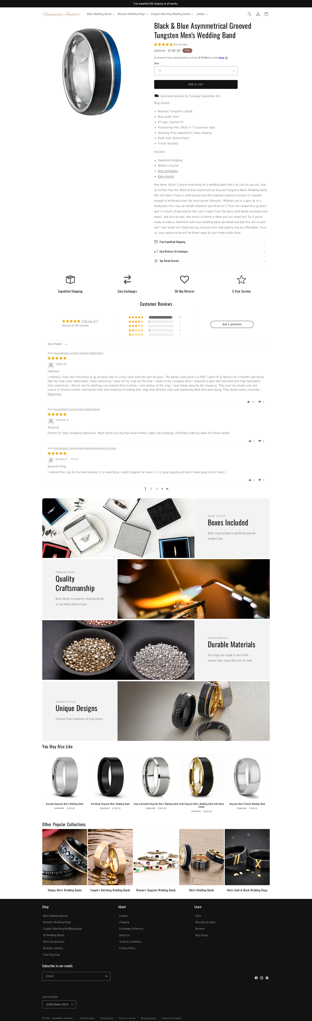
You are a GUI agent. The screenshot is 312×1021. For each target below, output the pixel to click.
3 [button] (157, 489)
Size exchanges (168, 171)
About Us (124, 935)
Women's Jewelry (53, 948)
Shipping (124, 922)
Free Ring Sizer (51, 954)
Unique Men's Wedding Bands (65, 890)
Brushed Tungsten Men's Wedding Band (64, 803)
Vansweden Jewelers (62, 1018)
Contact (123, 916)
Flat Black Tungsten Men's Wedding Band (110, 803)
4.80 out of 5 (90, 321)
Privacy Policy (127, 948)
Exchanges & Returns (131, 928)
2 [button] (151, 489)
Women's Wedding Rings (57, 922)
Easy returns (166, 176)
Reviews (200, 928)
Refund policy (87, 1018)
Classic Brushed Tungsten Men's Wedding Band (156, 803)
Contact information (171, 1018)
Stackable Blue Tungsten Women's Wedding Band (78, 353)
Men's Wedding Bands (201, 890)
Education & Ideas (205, 922)
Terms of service (127, 1018)
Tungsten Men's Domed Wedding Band (247, 803)
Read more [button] (55, 394)
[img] (57, 358)
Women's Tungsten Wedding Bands (156, 890)
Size (156, 63)
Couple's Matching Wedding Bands (110, 890)
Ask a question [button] (232, 324)
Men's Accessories (54, 941)
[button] (250, 14)
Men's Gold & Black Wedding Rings (247, 890)
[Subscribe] (106, 976)
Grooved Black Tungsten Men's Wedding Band (77, 409)
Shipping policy (148, 1018)
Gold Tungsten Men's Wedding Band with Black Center (201, 805)
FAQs (198, 916)
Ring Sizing (201, 935)
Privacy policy (107, 1018)
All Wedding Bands (53, 935)
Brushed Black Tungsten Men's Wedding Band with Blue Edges (85, 448)
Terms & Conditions (130, 941)
